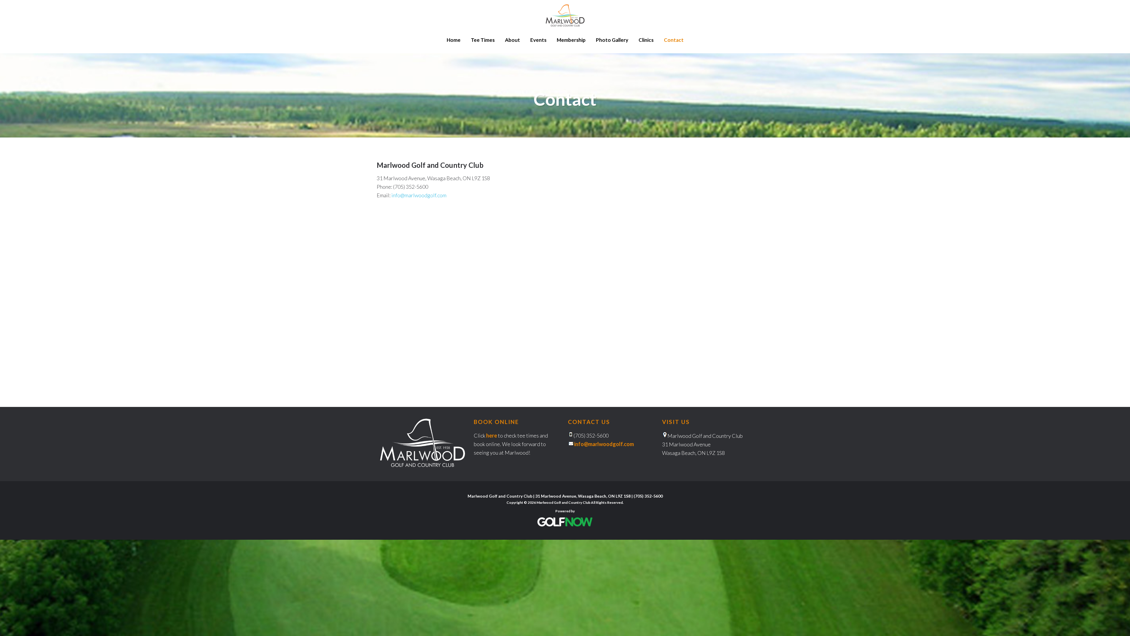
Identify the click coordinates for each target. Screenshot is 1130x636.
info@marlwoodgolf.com (418, 195)
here (491, 435)
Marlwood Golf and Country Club (565, 15)
